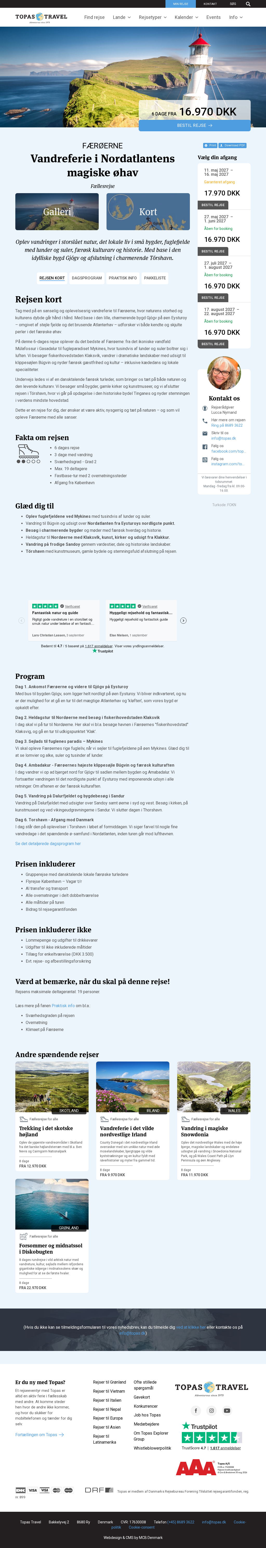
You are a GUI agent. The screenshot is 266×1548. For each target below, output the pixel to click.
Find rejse (94, 17)
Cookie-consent (142, 1527)
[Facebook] (196, 1414)
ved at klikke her (191, 1327)
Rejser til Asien (107, 1427)
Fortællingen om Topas (36, 1434)
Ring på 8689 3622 (227, 425)
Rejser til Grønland (109, 1382)
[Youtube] (227, 1414)
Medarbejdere (146, 1424)
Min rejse (180, 4)
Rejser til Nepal (107, 1409)
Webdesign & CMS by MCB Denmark (133, 1538)
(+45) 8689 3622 (180, 1522)
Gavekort (142, 1397)
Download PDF (234, 145)
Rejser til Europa (108, 1418)
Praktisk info (63, 1005)
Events (214, 17)
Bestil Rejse (192, 125)
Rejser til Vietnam (109, 1391)
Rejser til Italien (107, 1400)
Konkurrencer (146, 1406)
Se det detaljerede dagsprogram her (48, 843)
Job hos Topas (147, 1415)
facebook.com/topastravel (228, 451)
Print (212, 145)
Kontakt (210, 4)
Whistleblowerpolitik (152, 1448)
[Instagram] (211, 1414)
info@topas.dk (223, 438)
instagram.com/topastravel (228, 464)
